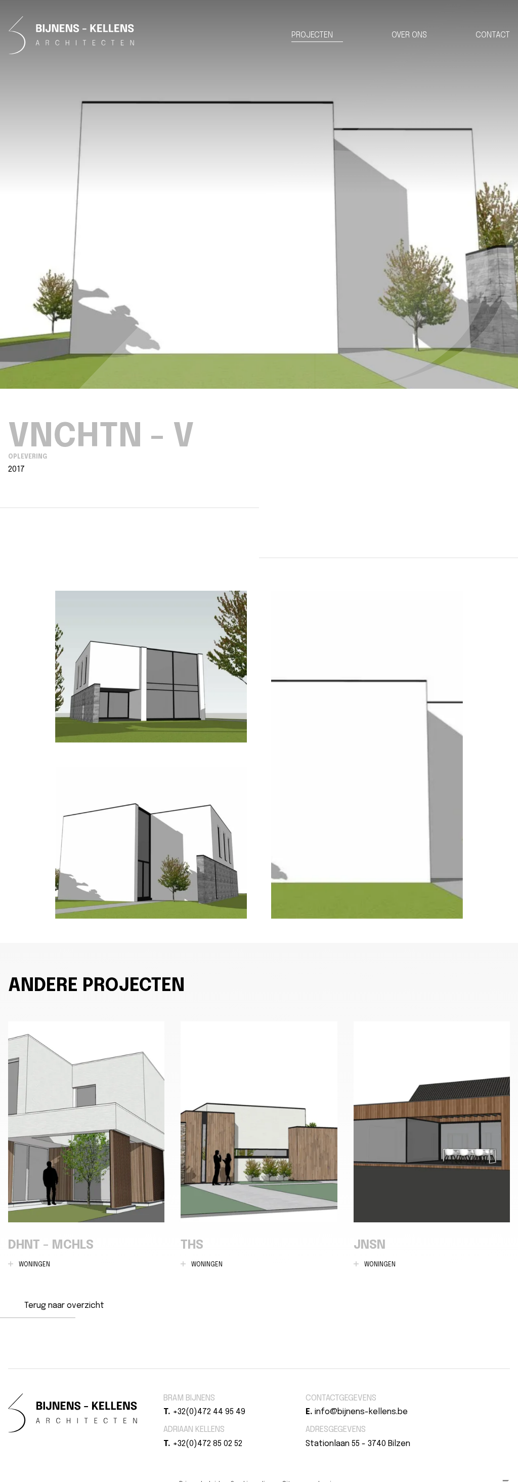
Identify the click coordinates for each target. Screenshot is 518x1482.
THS (259, 1144)
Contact (493, 35)
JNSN (432, 1144)
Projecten (312, 35)
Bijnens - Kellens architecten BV (71, 35)
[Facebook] (450, 1398)
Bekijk (151, 667)
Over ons (409, 35)
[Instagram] (462, 1398)
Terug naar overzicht (64, 1305)
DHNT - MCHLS (86, 1144)
